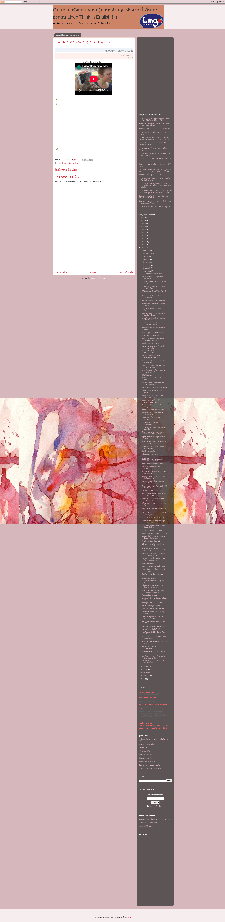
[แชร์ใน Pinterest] (92, 160)
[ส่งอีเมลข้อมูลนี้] (83, 160)
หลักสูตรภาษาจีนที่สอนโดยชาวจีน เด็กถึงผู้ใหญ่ (154, 206)
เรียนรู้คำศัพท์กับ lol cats (147, 762)
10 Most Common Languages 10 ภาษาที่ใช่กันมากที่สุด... (153, 460)
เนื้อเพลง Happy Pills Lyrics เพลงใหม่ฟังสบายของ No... (153, 586)
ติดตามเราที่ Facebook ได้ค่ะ (148, 823)
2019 (143, 227)
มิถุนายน (146, 268)
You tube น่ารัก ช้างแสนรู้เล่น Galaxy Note (152, 423)
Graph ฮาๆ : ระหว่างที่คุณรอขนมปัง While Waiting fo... (154, 447)
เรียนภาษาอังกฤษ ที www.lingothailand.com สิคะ (155, 819)
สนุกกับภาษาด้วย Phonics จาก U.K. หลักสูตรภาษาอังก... (154, 396)
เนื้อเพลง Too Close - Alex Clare (152, 491)
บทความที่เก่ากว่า (126, 272)
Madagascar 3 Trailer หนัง (151, 335)
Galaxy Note (73, 163)
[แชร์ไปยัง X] (87, 160)
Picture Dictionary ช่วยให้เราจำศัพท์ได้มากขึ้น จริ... (154, 638)
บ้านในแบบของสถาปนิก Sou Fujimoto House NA (151, 324)
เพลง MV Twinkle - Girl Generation (153, 609)
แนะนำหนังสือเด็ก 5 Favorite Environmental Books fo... (152, 357)
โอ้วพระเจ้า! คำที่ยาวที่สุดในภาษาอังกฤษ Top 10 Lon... (153, 559)
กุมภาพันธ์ (146, 672)
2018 (143, 230)
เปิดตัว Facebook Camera (150, 343)
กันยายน (146, 259)
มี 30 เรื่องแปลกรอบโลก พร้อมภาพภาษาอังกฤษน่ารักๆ (153, 371)
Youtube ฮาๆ (143, 748)
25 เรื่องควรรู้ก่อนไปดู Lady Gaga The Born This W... (153, 617)
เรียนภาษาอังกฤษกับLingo (127, 55)
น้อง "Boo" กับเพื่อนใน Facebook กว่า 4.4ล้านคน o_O (153, 339)
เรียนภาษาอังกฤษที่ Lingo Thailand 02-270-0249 (154, 129)
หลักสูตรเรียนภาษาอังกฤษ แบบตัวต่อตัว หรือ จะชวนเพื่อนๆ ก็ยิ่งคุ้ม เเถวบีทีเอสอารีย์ (154, 119)
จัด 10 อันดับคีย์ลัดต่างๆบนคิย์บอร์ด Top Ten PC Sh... (153, 277)
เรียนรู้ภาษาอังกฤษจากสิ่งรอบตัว (149, 765)
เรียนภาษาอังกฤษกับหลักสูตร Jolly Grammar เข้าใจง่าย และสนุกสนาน (153, 197)
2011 (143, 679)
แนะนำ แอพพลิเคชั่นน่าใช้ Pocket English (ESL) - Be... (153, 401)
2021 (143, 221)
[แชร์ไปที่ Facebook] (90, 160)
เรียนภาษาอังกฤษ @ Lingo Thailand (150, 175)
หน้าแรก (93, 272)
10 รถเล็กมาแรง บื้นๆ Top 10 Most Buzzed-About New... (153, 545)
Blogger (128, 917)
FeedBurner (160, 806)
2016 (143, 236)
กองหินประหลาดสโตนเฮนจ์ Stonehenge (151, 647)
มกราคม (146, 675)
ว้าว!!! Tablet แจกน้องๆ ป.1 (151, 541)
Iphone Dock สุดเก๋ (148, 563)
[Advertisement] (93, 252)
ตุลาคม (145, 256)
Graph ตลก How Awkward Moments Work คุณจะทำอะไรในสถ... (154, 433)
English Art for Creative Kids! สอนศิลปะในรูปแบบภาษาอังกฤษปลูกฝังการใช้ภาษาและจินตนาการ (155, 191)
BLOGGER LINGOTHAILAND (119, 51)
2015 (143, 239)
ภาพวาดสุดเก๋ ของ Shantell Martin (153, 332)
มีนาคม (145, 669)
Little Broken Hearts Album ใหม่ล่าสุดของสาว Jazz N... (153, 591)
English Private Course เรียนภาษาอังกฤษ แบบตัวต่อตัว (153, 352)
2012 (143, 248)
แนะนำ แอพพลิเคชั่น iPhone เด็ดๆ (150, 768)
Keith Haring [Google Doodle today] (154, 626)
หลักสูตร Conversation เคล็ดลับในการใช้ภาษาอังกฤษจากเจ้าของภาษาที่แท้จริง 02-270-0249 (154, 138)
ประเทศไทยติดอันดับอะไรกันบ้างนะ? (154, 301)
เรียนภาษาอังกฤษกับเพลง (147, 758)
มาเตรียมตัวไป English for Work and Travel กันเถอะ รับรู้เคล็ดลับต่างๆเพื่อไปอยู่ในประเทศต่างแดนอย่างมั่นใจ (155, 185)
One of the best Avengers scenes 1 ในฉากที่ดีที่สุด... (154, 526)
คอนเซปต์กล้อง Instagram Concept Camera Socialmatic (154, 537)
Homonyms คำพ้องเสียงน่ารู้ (148, 744)
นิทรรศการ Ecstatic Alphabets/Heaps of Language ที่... (153, 580)
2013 (143, 245)
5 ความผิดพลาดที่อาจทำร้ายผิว (152, 274)
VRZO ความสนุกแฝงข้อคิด (151, 606)
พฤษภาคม (146, 271)
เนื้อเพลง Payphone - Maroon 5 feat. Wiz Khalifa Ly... (154, 662)
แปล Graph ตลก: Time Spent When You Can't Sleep (154, 314)
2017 (143, 233)
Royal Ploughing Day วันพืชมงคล (153, 566)
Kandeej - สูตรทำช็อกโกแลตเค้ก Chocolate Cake (153, 482)
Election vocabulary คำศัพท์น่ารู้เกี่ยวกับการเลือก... (153, 347)
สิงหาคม (146, 262)
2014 (143, 242)
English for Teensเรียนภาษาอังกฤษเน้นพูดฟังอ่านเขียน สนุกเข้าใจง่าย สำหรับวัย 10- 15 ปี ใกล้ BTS (155, 170)
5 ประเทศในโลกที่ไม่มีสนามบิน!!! (153, 518)
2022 (143, 218)
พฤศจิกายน (147, 253)
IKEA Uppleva (147, 375)
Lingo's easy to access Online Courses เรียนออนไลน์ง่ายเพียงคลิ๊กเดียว (154, 124)
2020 (143, 224)
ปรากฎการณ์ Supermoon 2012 (152, 603)
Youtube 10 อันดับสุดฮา (150, 595)
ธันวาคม (146, 250)
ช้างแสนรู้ (65, 163)
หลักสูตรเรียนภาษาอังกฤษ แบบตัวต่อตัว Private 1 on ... (154, 477)
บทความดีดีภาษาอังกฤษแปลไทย (153, 410)
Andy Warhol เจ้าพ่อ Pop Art (151, 629)
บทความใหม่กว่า (61, 272)
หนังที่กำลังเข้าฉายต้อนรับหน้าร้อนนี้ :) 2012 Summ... (154, 494)
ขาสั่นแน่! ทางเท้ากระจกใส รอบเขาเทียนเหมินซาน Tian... (154, 554)
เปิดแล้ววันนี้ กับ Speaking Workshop (154, 533)
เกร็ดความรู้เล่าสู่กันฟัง (146, 755)
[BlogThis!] (85, 160)
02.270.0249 (130, 58)
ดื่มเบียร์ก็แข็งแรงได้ (148, 451)
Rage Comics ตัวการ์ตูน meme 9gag (154, 387)
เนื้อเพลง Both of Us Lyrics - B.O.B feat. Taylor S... (154, 514)
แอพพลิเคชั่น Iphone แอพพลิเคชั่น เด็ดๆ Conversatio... (153, 384)
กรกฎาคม (146, 265)
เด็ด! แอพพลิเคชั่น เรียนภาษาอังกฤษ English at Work (154, 366)
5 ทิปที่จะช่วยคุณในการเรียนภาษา (153, 530)
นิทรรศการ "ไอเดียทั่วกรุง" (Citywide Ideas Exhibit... (154, 472)
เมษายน (146, 666)
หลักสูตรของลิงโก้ (144, 751)
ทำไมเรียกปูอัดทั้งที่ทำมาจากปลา (153, 464)
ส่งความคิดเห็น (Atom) (98, 278)
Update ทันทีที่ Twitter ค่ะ (147, 826)
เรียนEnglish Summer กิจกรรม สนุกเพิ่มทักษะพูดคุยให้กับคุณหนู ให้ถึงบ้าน (155, 202)
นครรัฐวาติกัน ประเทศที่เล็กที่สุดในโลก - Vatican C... (153, 657)
